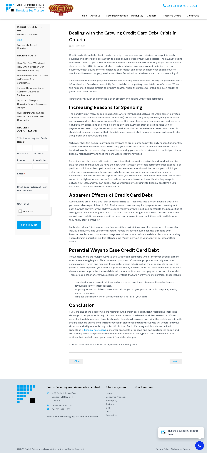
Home (84, 15)
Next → (176, 361)
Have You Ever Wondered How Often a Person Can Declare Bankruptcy (31, 67)
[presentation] (34, 211)
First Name (22, 153)
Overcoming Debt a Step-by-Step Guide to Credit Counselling (31, 116)
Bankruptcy (137, 15)
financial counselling (95, 330)
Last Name (38, 153)
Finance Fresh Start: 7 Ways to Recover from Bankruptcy (32, 79)
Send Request (29, 224)
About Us (95, 15)
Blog (19, 39)
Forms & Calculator (27, 34)
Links (108, 411)
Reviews (110, 404)
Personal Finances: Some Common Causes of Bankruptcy (30, 91)
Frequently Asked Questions (27, 47)
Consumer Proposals (117, 15)
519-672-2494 (182, 6)
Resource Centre (172, 15)
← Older (75, 361)
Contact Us (193, 15)
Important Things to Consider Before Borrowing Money (32, 104)
